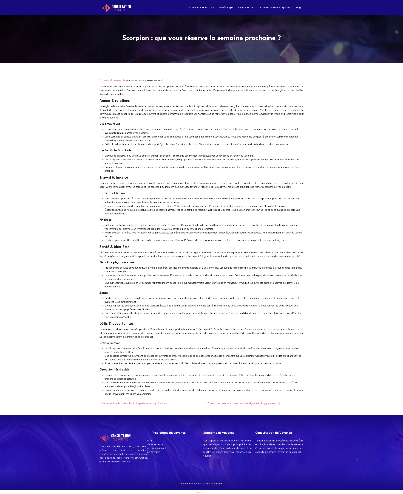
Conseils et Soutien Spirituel (275, 7)
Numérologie (226, 7)
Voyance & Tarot (246, 7)
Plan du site (201, 492)
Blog (298, 7)
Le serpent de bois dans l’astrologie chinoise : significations (134, 403)
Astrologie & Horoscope (201, 7)
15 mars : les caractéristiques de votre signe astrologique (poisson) (243, 403)
